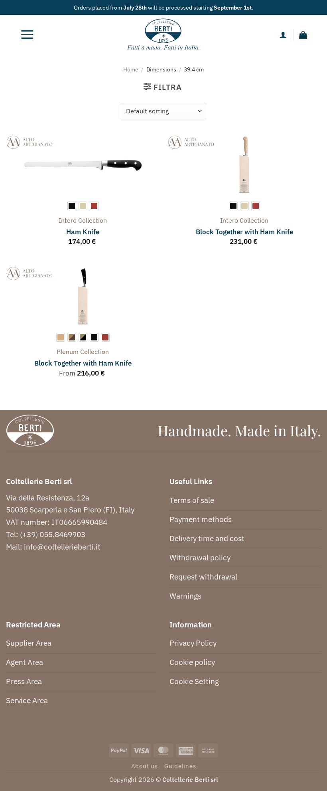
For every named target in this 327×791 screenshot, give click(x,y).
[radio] (72, 206)
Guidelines (180, 766)
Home (130, 69)
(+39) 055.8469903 (52, 534)
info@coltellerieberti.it (62, 547)
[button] (27, 34)
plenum (68, 352)
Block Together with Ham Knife (244, 231)
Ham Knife (82, 231)
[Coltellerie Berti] (164, 35)
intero (68, 220)
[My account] (283, 35)
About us (144, 766)
